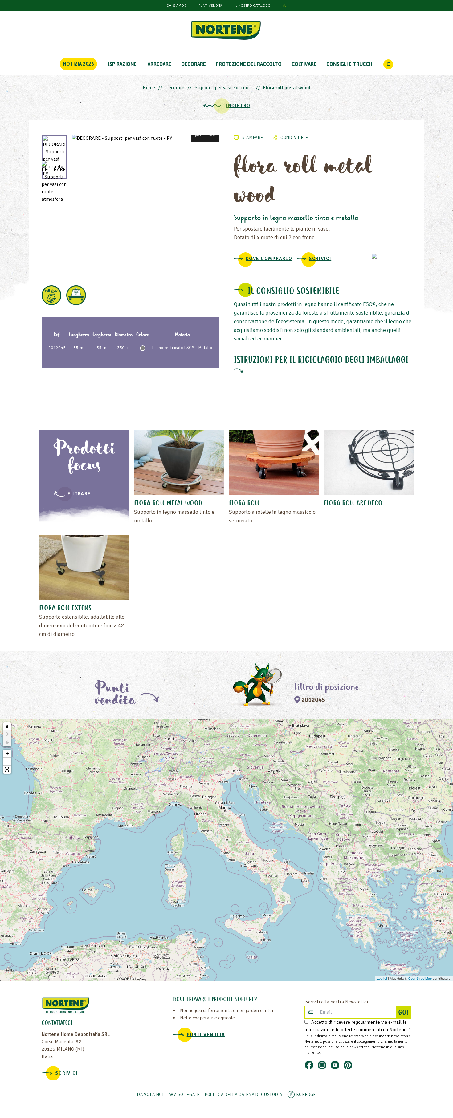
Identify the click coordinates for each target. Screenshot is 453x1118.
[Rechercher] (388, 64)
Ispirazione (122, 64)
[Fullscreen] (7, 770)
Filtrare (79, 494)
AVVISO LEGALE (184, 1094)
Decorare (174, 88)
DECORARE (193, 64)
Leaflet (382, 978)
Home (149, 88)
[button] (198, 135)
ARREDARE (159, 64)
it (284, 5)
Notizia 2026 (78, 63)
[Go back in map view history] (7, 742)
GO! (404, 1013)
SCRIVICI (320, 258)
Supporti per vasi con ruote (224, 88)
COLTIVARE (304, 64)
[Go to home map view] (7, 726)
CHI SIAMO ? (176, 5)
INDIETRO (238, 106)
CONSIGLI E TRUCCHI (349, 64)
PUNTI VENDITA (210, 5)
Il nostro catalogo (253, 5)
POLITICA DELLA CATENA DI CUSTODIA (243, 1094)
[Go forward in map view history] (7, 734)
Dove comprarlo (269, 258)
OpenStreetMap (420, 978)
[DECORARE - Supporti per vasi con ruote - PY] (145, 138)
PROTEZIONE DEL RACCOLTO (249, 64)
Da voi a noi (150, 1094)
